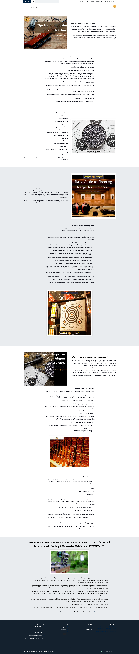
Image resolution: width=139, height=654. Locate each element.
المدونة (90, 631)
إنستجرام (64, 631)
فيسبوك (64, 627)
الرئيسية (90, 627)
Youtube (64, 629)
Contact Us (89, 629)
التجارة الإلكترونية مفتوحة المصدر (30, 651)
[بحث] (33, 1)
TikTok (64, 634)
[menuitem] (40, 7)
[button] (69, 649)
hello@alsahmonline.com (36, 635)
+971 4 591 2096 (39, 633)
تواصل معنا (26, 1)
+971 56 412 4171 (39, 627)
